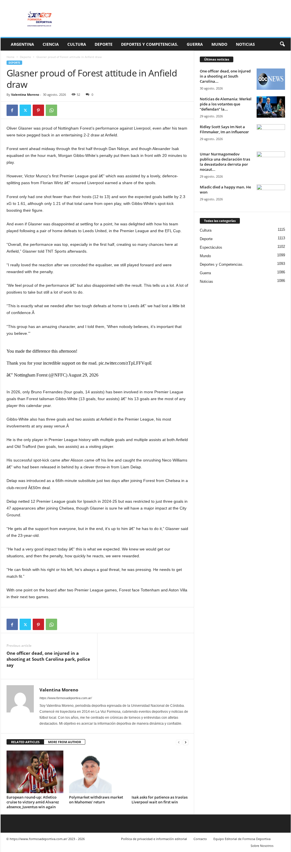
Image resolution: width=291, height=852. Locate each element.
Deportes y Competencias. (149, 44)
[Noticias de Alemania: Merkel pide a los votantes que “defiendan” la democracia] (271, 107)
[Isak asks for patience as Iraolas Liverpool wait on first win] (160, 772)
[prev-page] (179, 742)
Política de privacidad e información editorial (154, 839)
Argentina (22, 44)
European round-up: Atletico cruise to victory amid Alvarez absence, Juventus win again (33, 802)
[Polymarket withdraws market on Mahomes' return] (97, 772)
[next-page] (185, 742)
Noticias (245, 44)
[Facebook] (12, 110)
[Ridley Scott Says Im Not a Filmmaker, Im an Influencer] (271, 135)
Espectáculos (211, 247)
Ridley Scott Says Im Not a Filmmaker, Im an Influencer (224, 129)
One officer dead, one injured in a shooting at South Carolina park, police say (48, 659)
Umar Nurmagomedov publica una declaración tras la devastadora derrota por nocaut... (225, 161)
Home (10, 57)
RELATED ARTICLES (25, 742)
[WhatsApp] (51, 110)
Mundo (219, 44)
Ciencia (51, 44)
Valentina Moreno (25, 94)
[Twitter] (25, 110)
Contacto (200, 839)
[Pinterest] (38, 110)
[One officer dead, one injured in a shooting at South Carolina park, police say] (271, 79)
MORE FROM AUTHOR (64, 742)
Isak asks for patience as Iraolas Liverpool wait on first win (160, 800)
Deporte (104, 44)
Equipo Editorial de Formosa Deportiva (242, 839)
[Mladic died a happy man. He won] (271, 195)
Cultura (76, 44)
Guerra (195, 44)
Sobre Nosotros (262, 845)
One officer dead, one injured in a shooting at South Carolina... (225, 76)
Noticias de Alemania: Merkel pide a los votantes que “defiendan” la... (225, 104)
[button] (282, 44)
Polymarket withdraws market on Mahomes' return (96, 800)
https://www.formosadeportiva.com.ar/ (66, 698)
